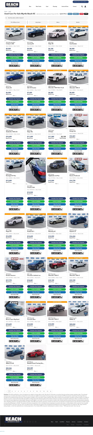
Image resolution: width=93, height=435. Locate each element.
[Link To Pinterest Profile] (30, 421)
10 (36, 391)
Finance (68, 421)
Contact (74, 6)
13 (47, 391)
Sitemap (72, 424)
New (30, 6)
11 (40, 391)
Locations (79, 421)
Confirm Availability (14, 57)
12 (43, 391)
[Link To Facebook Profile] (25, 421)
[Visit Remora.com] (85, 428)
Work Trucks (38, 6)
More (14, 51)
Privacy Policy (79, 424)
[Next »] (50, 391)
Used (47, 6)
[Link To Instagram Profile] (35, 421)
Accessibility (86, 424)
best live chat (2, 431)
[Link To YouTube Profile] (33, 421)
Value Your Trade (14, 60)
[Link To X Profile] (27, 421)
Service (73, 421)
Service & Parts (65, 6)
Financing (55, 6)
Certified (62, 421)
